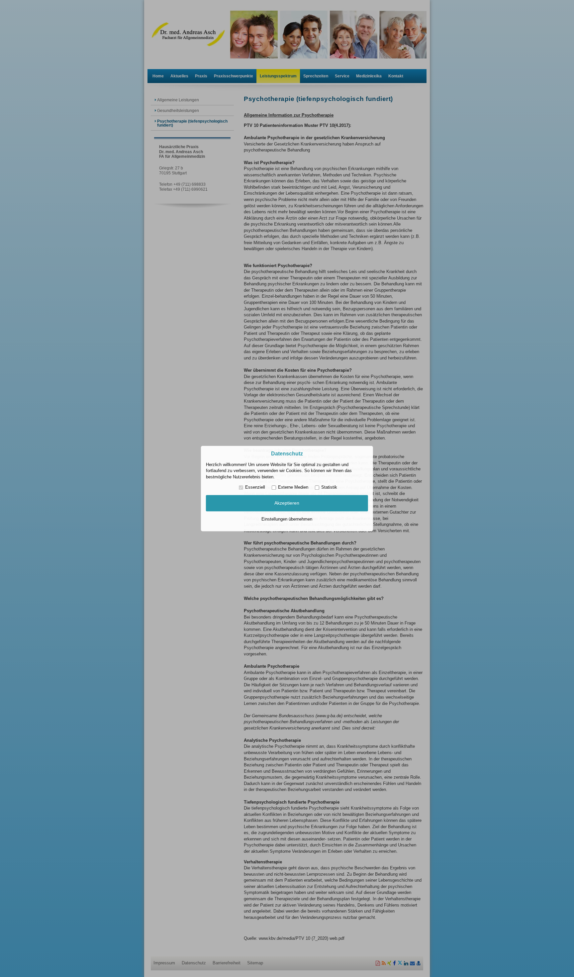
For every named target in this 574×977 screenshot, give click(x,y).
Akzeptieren (286, 503)
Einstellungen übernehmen (286, 519)
